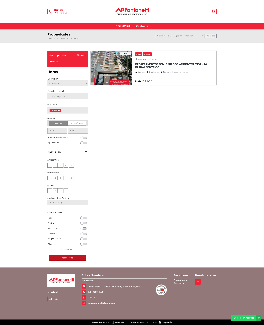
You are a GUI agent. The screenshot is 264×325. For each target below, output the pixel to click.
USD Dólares (77, 123)
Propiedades (123, 26)
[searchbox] (69, 96)
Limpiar (82, 55)
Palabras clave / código (58, 198)
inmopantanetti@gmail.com (102, 303)
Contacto (142, 26)
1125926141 (92, 297)
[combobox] (67, 96)
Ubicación (52, 104)
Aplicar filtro (67, 257)
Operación (52, 78)
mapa (212, 36)
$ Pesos (58, 123)
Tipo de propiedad (56, 91)
